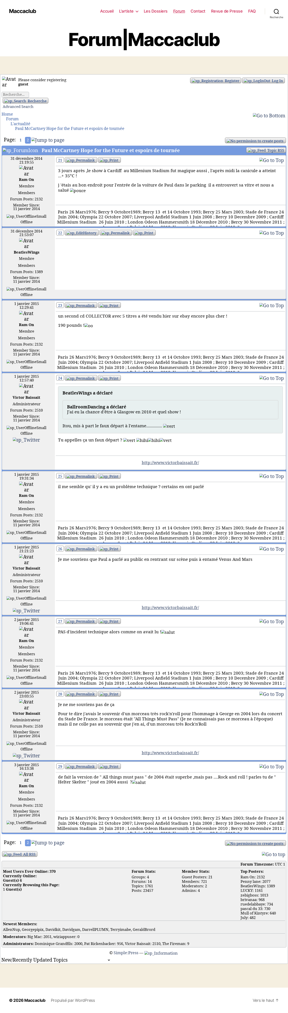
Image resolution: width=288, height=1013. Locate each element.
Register (231, 81)
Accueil (107, 11)
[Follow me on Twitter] (26, 440)
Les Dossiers (156, 11)
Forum (179, 11)
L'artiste (126, 11)
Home (7, 114)
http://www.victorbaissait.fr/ (170, 462)
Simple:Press (126, 953)
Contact (198, 11)
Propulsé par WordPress (73, 1000)
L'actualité (20, 124)
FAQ (252, 11)
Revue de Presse (227, 11)
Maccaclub (22, 11)
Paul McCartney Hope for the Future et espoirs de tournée (69, 128)
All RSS (29, 854)
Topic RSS (275, 150)
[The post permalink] (81, 160)
